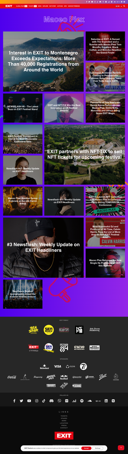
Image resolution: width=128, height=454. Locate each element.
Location (64, 423)
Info (65, 6)
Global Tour (21, 6)
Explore (45, 6)
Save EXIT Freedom (74, 6)
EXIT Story (52, 6)
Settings (97, 448)
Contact (64, 428)
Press (64, 425)
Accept (86, 448)
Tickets (32, 6)
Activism (60, 6)
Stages (64, 418)
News (39, 6)
